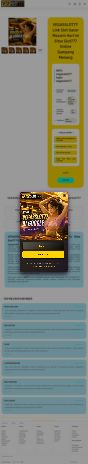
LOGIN (43, 246)
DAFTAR (43, 254)
